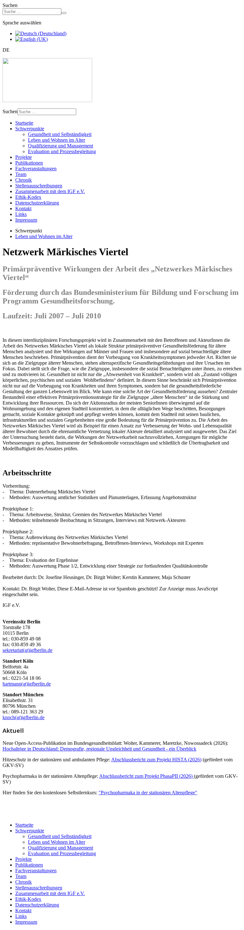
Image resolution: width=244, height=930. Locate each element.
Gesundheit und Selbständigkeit (60, 134)
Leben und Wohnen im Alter (56, 140)
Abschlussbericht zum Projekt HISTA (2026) (156, 759)
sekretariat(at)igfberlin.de (27, 650)
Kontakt (23, 208)
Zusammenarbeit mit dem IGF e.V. (50, 191)
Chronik (23, 180)
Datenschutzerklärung (37, 202)
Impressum (26, 220)
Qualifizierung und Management (60, 145)
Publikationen (29, 163)
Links (21, 214)
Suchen (10, 5)
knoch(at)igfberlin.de (23, 717)
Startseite (24, 123)
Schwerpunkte (29, 128)
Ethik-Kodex (28, 197)
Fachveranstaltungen (36, 168)
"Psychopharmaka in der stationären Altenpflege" (147, 792)
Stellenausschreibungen (38, 185)
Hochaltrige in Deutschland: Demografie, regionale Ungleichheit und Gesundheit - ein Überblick (99, 748)
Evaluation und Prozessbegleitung (62, 151)
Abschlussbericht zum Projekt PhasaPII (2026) (146, 776)
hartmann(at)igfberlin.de (27, 683)
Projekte (23, 157)
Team (20, 174)
